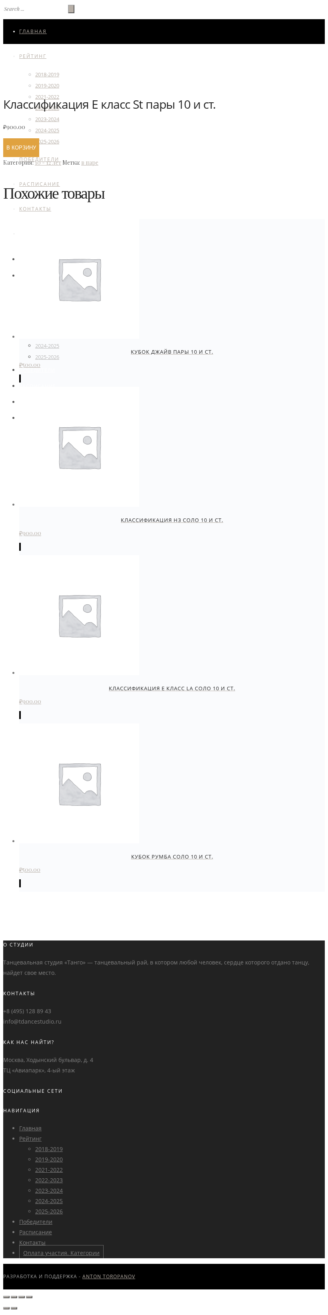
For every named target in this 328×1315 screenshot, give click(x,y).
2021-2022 (49, 1170)
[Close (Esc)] (6, 1297)
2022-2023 (49, 1180)
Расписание (37, 386)
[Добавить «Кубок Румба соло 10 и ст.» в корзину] (20, 883)
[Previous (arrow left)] (6, 1308)
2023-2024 (47, 119)
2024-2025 (47, 130)
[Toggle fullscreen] (21, 1297)
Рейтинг (32, 56)
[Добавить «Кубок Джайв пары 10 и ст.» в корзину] (20, 379)
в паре (89, 162)
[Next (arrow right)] (14, 1308)
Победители (37, 370)
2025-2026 (47, 141)
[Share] (14, 1297)
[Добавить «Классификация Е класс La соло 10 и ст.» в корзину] (20, 715)
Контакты (35, 208)
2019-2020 (49, 1159)
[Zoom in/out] (29, 1297)
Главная (33, 31)
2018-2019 (47, 74)
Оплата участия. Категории (61, 1253)
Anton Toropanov (108, 1276)
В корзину (21, 148)
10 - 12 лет (48, 162)
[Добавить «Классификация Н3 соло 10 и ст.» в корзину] (20, 547)
